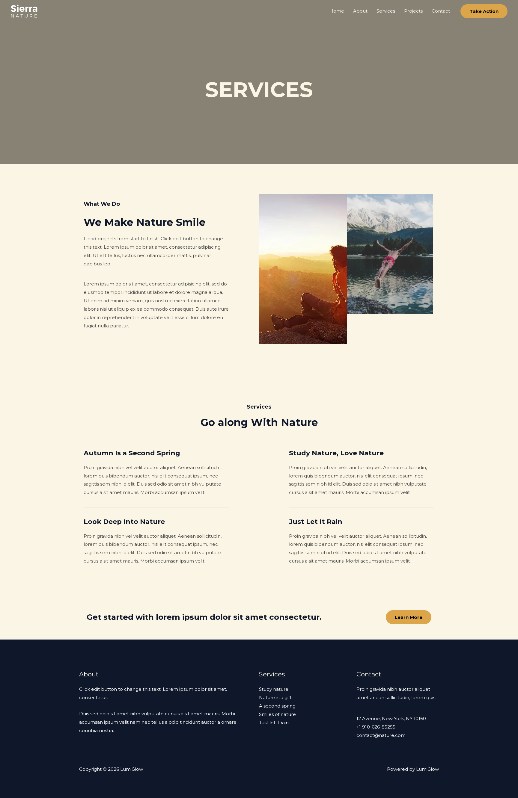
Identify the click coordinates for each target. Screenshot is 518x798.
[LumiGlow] (23, 10)
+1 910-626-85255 (375, 727)
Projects (413, 11)
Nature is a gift (275, 697)
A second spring (277, 706)
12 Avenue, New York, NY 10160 (391, 718)
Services (386, 11)
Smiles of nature (277, 714)
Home (336, 11)
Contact (441, 11)
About (360, 11)
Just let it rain (274, 723)
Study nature (273, 689)
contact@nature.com (381, 735)
